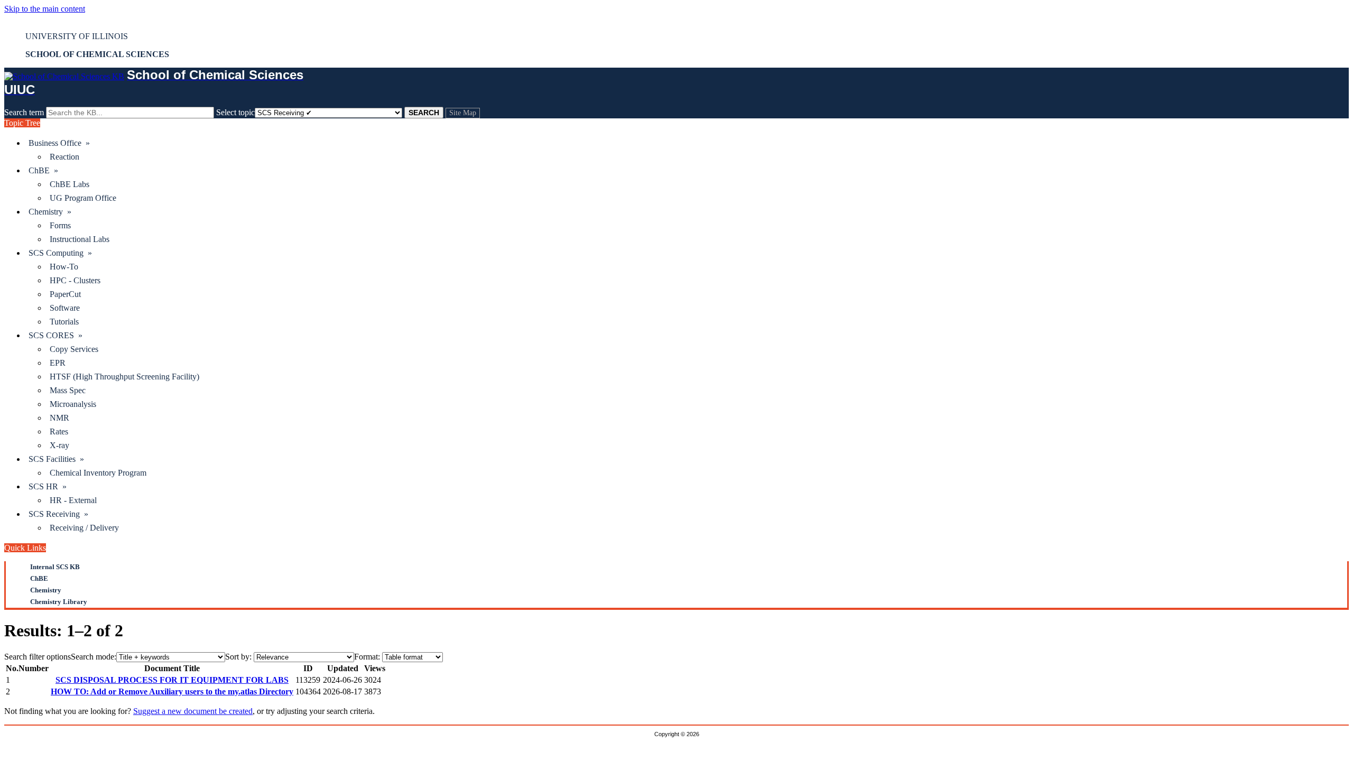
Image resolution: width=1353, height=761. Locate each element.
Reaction (64, 156)
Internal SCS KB (55, 567)
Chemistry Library (58, 602)
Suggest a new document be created (193, 711)
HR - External (73, 500)
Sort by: (238, 656)
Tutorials (64, 321)
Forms (60, 225)
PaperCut (65, 294)
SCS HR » (48, 486)
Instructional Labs (79, 239)
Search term (24, 112)
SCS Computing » (60, 252)
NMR (59, 417)
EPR (58, 362)
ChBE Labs (69, 184)
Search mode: (93, 656)
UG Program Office (83, 197)
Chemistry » (50, 211)
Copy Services (74, 349)
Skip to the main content (44, 8)
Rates (59, 431)
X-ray (59, 445)
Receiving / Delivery (84, 527)
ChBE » (43, 170)
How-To (64, 266)
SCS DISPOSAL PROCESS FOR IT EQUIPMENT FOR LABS (172, 679)
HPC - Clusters (75, 280)
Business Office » (59, 142)
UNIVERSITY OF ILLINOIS (76, 36)
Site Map (462, 113)
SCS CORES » (55, 335)
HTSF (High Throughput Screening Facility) (124, 376)
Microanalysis (73, 404)
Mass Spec (68, 390)
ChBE (39, 578)
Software (65, 307)
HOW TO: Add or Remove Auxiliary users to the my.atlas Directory (172, 691)
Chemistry (45, 590)
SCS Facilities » (56, 458)
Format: (367, 656)
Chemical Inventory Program (98, 472)
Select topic (235, 112)
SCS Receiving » (58, 513)
